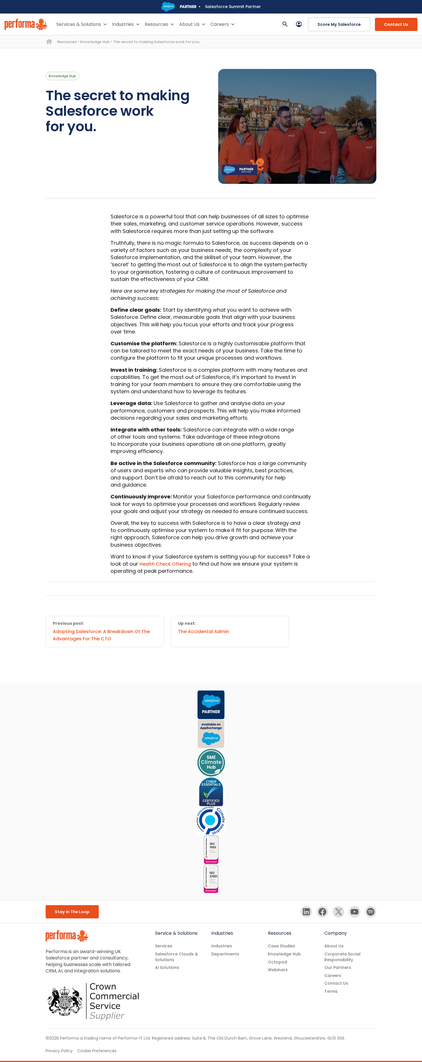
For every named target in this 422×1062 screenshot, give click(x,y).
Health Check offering (165, 564)
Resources (156, 24)
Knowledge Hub (95, 42)
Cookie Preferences (97, 1051)
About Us (189, 24)
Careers (219, 24)
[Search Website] (285, 24)
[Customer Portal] (298, 24)
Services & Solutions (78, 24)
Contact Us (396, 24)
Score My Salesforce (339, 24)
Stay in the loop (72, 912)
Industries (123, 24)
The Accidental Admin (203, 631)
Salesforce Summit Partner (233, 6)
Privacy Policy (59, 1051)
